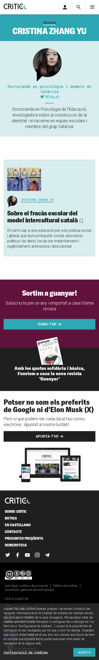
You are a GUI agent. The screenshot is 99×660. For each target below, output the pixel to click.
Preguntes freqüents (24, 538)
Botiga (11, 518)
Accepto (84, 652)
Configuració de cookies (26, 652)
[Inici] (17, 501)
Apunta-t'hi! (47, 436)
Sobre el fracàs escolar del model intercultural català (42, 216)
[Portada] (15, 7)
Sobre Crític (15, 511)
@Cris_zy (52, 96)
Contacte (13, 531)
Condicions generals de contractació (29, 590)
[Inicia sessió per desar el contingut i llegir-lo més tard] (81, 220)
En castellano (18, 525)
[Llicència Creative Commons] (49, 575)
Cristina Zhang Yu (37, 199)
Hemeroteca (16, 545)
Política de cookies (65, 585)
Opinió (49, 22)
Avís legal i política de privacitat (26, 585)
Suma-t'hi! (47, 324)
